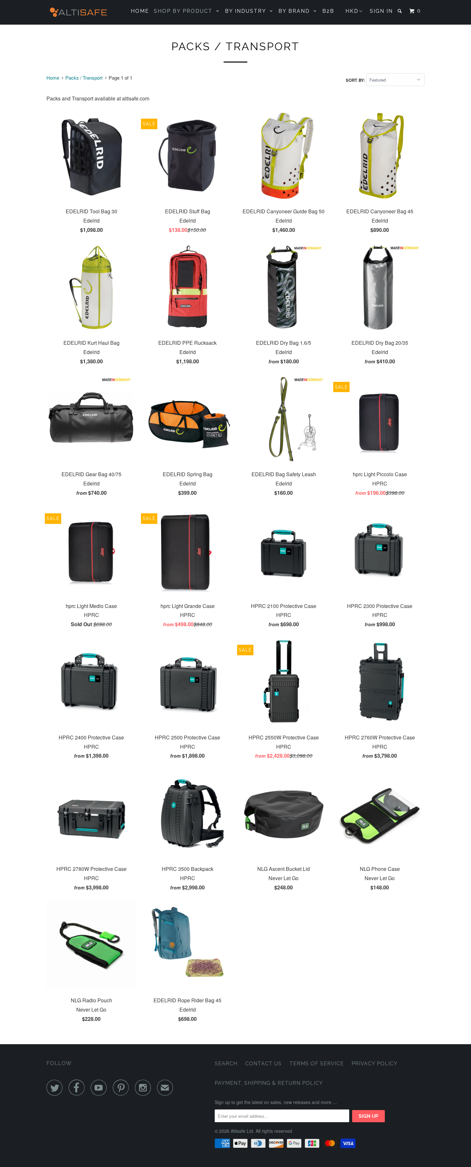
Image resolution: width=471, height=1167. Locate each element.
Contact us (263, 1064)
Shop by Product (185, 11)
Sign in (381, 11)
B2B (328, 11)
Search (226, 1064)
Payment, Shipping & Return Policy (269, 1083)
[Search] (400, 11)
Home (140, 11)
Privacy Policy (374, 1064)
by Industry (247, 11)
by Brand (296, 11)
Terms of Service (316, 1064)
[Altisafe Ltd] (79, 12)
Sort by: (356, 80)
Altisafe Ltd (242, 1131)
